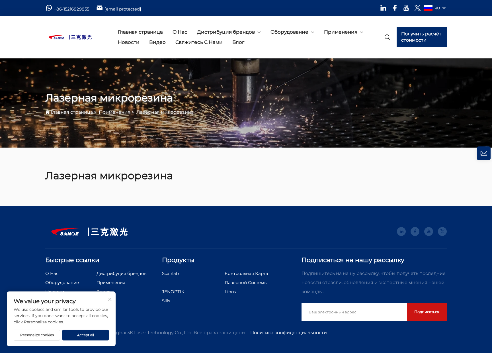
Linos (230, 291)
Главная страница (140, 32)
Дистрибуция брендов (226, 32)
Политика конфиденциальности (288, 332)
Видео (157, 42)
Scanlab (170, 273)
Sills (166, 300)
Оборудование (289, 32)
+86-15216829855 (71, 9)
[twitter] (417, 8)
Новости (129, 42)
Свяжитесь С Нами (199, 42)
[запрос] (484, 153)
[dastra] (75, 37)
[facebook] (394, 8)
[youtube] (406, 8)
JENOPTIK (173, 291)
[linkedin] (383, 8)
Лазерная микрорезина (165, 112)
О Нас (180, 32)
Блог (238, 42)
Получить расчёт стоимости (421, 37)
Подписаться (426, 311)
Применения (340, 32)
